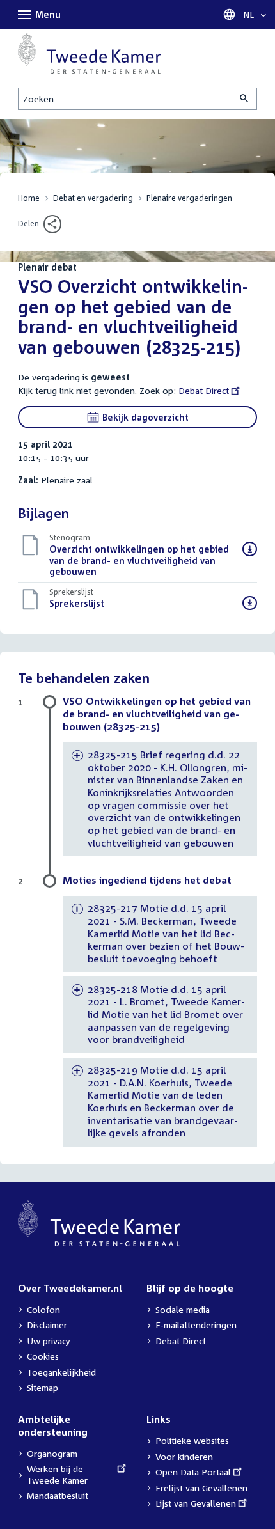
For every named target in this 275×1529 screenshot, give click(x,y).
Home (29, 198)
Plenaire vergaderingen (189, 198)
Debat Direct (203, 390)
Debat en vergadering (93, 198)
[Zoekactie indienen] (245, 99)
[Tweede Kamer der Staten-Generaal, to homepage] (89, 53)
